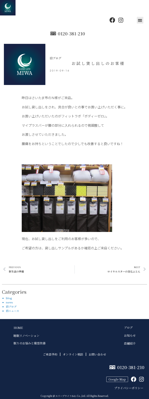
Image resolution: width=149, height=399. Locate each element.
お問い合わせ (97, 354)
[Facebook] (112, 20)
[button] (140, 20)
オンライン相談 (73, 354)
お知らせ (130, 335)
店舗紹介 (130, 343)
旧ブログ (55, 58)
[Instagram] (121, 20)
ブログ (130, 327)
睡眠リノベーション (26, 336)
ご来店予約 (50, 354)
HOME (18, 328)
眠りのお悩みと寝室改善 (30, 343)
